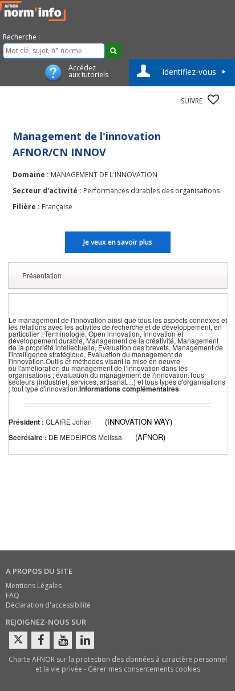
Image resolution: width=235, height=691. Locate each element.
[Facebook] (40, 640)
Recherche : (21, 37)
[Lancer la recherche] (113, 50)
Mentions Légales (34, 585)
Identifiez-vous (189, 71)
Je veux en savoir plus (117, 242)
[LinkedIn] (85, 640)
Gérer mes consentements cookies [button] (144, 669)
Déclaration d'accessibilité (48, 605)
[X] (18, 640)
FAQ (12, 595)
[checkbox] (213, 99)
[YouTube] (63, 640)
